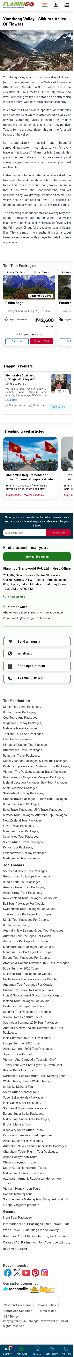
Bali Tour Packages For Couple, (24, 903)
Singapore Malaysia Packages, (43, 777)
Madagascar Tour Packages (22, 858)
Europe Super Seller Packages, (23, 1113)
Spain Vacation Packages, (20, 788)
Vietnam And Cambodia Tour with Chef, (30, 1059)
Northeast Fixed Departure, (21, 1076)
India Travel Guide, (57, 1224)
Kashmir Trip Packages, (19, 766)
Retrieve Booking (15, 1249)
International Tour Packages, (23, 1224)
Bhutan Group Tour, (16, 925)
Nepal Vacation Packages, (20, 761)
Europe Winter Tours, (36, 1081)
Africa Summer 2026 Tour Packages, (28, 1049)
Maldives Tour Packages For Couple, (27, 974)
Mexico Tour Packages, (18, 815)
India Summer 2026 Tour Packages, (27, 1038)
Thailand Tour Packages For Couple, (27, 914)
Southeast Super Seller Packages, (26, 1108)
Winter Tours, (12, 1081)
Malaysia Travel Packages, (20, 728)
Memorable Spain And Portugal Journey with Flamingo (20, 379)
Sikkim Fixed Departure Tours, (23, 1017)
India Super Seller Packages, (22, 1103)
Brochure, (10, 1236)
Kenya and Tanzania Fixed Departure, (27, 1135)
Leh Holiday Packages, (18, 739)
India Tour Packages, (18, 1217)
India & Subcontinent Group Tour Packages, (32, 995)
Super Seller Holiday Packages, (23, 1097)
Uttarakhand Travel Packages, (23, 750)
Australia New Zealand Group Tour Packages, (33, 930)
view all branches (37, 556)
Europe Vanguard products (21, 1205)
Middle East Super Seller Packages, (26, 1119)
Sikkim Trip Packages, (53, 761)
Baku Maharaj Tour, (52, 1076)
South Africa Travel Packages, (23, 842)
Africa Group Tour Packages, (22, 893)
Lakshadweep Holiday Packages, (25, 853)
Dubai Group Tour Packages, (22, 882)
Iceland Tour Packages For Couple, (26, 1001)
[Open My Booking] (55, 5)
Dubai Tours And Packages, (21, 804)
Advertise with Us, (57, 1242)
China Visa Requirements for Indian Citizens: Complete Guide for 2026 (29, 477)
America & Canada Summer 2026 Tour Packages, (36, 963)
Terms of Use (47, 1310)
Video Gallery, (49, 1230)
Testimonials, (59, 1236)
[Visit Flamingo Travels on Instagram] (44, 1272)
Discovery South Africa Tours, (23, 1130)
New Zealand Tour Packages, (22, 820)
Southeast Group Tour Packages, (25, 871)
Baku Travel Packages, (18, 810)
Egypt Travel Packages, (18, 826)
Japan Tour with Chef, (18, 1054)
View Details (41, 341)
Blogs (35, 1230)
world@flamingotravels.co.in (31, 618)
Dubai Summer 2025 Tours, (21, 968)
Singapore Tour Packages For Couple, (28, 947)
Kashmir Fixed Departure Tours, (24, 1006)
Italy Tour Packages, (54, 782)
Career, (8, 1242)
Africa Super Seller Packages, (23, 1141)
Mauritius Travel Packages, (21, 831)
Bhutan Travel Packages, (19, 712)
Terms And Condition (18, 1310)
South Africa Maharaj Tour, (21, 1092)
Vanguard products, (56, 1199)
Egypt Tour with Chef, (48, 1065)
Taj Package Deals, (41, 990)
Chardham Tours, (14, 1151)
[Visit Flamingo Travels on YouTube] (26, 1272)
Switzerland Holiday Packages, (23, 793)
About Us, (24, 1236)
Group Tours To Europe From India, (26, 876)
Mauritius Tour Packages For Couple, (28, 952)
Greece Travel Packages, (19, 799)
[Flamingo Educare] (41, 1289)
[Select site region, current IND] (44, 5)
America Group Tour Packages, (24, 887)
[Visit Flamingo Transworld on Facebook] (7, 1272)
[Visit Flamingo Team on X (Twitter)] (17, 1272)
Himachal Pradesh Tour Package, (25, 745)
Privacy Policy (46, 1305)
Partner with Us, (32, 1242)
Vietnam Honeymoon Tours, (22, 1188)
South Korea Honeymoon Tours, (25, 1168)
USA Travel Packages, (48, 810)
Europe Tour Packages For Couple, (26, 958)
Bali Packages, (12, 777)
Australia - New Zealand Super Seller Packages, (35, 1146)
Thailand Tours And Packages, (23, 734)
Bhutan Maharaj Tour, (17, 1124)
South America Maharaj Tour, (22, 1199)
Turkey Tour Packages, (52, 799)
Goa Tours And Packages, (20, 717)
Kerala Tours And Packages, (22, 707)
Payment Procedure (17, 1305)
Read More (11, 400)
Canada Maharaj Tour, (17, 1194)
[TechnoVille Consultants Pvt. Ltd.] (16, 1289)
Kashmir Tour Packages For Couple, (27, 1012)
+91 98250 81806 (24, 612)
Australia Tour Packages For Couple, (27, 936)
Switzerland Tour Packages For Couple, (29, 909)
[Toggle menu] (66, 5)
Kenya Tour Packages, (18, 847)
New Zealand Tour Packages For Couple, (30, 898)
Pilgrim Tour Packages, (42, 1151)
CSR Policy (11, 1316)
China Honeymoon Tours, (20, 1162)
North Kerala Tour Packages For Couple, (30, 979)
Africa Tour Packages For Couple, (26, 941)
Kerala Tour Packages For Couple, (26, 920)
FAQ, (17, 1242)
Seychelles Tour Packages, (21, 836)
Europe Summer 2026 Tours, (22, 1043)
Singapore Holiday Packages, (22, 723)
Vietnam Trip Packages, (19, 772)
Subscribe (58, 532)
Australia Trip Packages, (51, 815)
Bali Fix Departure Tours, (19, 1070)
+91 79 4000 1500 (51, 612)
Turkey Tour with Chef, (18, 1065)
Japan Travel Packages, (51, 772)
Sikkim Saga (14, 303)
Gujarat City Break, (15, 990)
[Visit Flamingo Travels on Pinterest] (35, 1272)
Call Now (17, 341)
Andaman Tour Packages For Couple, (28, 984)
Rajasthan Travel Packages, (21, 755)
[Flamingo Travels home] (18, 5)
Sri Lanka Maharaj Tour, (18, 1087)
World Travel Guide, (16, 1230)
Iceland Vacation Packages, (21, 782)
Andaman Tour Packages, (52, 766)
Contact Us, (40, 1236)
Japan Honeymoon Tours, (20, 1157)
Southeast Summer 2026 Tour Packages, (30, 1022)
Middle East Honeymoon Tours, (24, 1173)
